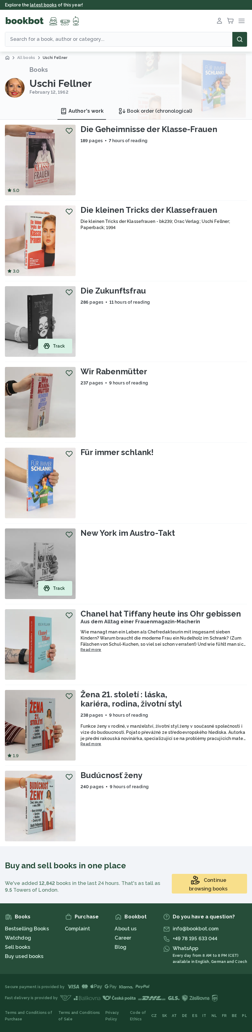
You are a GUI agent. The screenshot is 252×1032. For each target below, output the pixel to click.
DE (184, 1016)
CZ (154, 1016)
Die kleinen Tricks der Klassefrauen (149, 210)
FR (224, 1016)
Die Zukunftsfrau (113, 290)
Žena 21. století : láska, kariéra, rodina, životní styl (131, 699)
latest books (43, 4)
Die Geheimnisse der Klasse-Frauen (149, 129)
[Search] (239, 39)
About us (125, 929)
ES (194, 1016)
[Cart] (230, 20)
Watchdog (18, 938)
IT (204, 1016)
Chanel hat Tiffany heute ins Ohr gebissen (161, 613)
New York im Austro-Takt (128, 533)
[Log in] (219, 20)
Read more (91, 650)
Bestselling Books (27, 929)
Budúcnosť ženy (111, 775)
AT (174, 1016)
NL (214, 1016)
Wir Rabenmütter (114, 371)
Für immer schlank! (117, 452)
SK (164, 1016)
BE (234, 1016)
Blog (120, 947)
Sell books (17, 947)
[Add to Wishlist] (69, 130)
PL (244, 1016)
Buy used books (24, 956)
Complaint (77, 929)
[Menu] (241, 20)
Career (123, 938)
